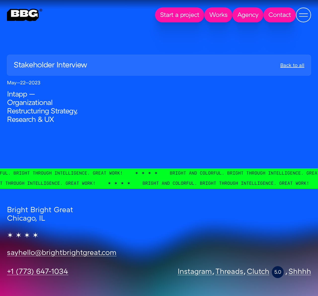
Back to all (292, 65)
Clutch (258, 272)
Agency (247, 15)
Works (218, 15)
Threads (229, 272)
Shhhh (299, 272)
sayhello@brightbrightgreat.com (62, 253)
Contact (279, 15)
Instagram (195, 272)
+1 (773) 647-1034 (37, 272)
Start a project (179, 15)
